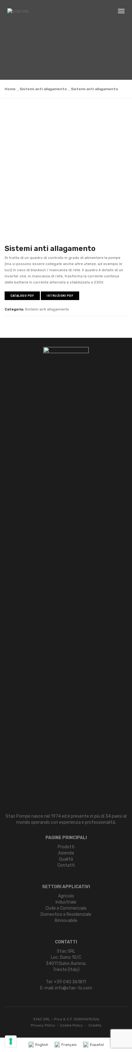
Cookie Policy (71, 1025)
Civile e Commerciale (66, 908)
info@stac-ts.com (73, 988)
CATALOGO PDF (22, 295)
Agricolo (66, 896)
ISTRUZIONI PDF (60, 295)
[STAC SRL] (18, 11)
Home (10, 89)
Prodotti (66, 847)
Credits (95, 1025)
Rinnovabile (66, 920)
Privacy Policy (43, 1025)
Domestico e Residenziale (66, 914)
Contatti (66, 865)
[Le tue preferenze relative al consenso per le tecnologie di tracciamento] (11, 1041)
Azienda (66, 853)
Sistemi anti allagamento (43, 89)
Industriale (66, 902)
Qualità (66, 859)
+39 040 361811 (70, 982)
